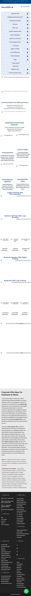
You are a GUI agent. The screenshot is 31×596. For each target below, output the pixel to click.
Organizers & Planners (15, 38)
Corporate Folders (20, 500)
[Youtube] (17, 554)
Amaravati (15, 487)
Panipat (21, 472)
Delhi (22, 468)
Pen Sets (18, 571)
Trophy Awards (16, 63)
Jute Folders (19, 565)
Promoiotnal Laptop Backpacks (23, 533)
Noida (23, 470)
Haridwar (4, 478)
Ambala (24, 480)
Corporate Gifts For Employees (9, 463)
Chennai (4, 470)
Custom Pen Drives (20, 578)
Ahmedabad (11, 474)
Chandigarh (14, 476)
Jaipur (18, 468)
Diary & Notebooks (15, 35)
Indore (23, 481)
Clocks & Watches (15, 56)
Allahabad (14, 480)
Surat (19, 478)
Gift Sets (15, 24)
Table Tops (15, 27)
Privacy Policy (4, 519)
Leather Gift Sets (20, 520)
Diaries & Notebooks (5, 553)
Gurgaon (13, 470)
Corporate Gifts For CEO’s (13, 459)
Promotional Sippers (21, 574)
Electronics (16, 66)
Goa (7, 480)
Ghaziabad (12, 472)
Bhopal (25, 487)
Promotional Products (15, 20)
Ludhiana (20, 476)
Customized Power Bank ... (5, 313)
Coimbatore (18, 481)
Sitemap (3, 522)
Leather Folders (20, 564)
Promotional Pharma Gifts (6, 583)
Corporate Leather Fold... (15, 249)
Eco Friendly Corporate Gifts (6, 562)
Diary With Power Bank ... (4, 249)
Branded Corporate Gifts (21, 502)
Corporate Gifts (15, 13)
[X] (17, 545)
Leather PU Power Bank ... (24, 313)
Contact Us (3, 521)
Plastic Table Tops (20, 509)
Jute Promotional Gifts (21, 587)
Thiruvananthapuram (7, 487)
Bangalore (4, 474)
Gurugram (19, 470)
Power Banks (19, 581)
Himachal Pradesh (22, 483)
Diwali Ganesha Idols (21, 535)
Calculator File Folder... (25, 249)
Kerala (3, 480)
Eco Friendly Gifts (15, 52)
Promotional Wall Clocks (6, 576)
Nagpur (9, 478)
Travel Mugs (19, 576)
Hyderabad (21, 474)
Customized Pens (7, 152)
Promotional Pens (20, 498)
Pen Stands (16, 45)
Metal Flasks (19, 572)
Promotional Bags (4, 566)
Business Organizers (5, 579)
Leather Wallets (20, 521)
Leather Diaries (20, 532)
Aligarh (19, 485)
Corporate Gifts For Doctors (18, 461)
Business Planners (5, 581)
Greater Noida (5, 472)
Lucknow (4, 476)
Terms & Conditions (5, 524)
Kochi (10, 480)
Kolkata (16, 474)
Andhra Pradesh (6, 483)
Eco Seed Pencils (20, 585)
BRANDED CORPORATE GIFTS (15, 17)
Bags (15, 59)
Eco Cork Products (20, 583)
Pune (17, 472)
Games (18, 562)
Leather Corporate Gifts (15, 31)
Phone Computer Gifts (15, 42)
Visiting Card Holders (21, 523)
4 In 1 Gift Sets (20, 516)
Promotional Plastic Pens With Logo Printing (14, 102)
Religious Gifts (15, 69)
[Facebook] (17, 548)
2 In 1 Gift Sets (20, 512)
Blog (2, 517)
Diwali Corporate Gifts (5, 569)
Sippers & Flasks (15, 48)
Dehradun (10, 485)
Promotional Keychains (21, 504)
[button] (26, 591)
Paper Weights (19, 505)
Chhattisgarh (14, 483)
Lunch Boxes (19, 537)
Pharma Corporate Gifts (15, 72)
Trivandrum (14, 478)
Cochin (8, 476)
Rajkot (23, 478)
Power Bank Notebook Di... (15, 313)
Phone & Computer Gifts (6, 557)
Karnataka (4, 485)
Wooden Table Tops (20, 507)
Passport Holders (22, 149)
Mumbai (9, 470)
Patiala (20, 487)
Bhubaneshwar (10, 481)
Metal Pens (19, 567)
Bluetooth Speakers (20, 580)
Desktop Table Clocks (5, 577)
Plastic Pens (19, 569)
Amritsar (4, 481)
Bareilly (19, 480)
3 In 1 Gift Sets (20, 514)
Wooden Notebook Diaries (22, 530)
